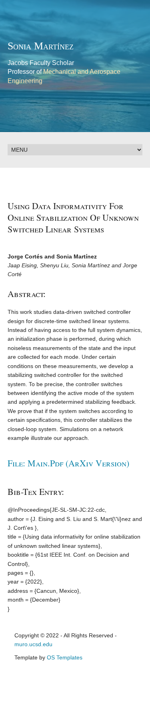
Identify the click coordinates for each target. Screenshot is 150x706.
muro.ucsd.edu (33, 644)
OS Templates (64, 657)
